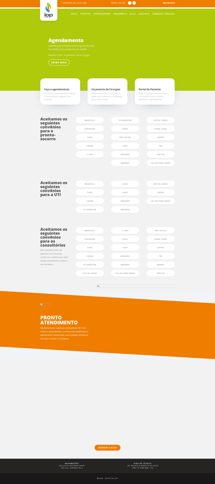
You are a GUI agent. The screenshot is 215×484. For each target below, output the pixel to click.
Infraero (125, 154)
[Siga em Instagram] (134, 3)
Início (74, 14)
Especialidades (102, 14)
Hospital (85, 14)
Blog (133, 14)
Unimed (160, 264)
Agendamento (65, 40)
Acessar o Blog (107, 447)
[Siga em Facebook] (129, 3)
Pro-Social (125, 137)
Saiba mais (59, 62)
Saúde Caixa (160, 129)
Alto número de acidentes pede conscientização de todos (75, 402)
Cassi (89, 137)
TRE (160, 146)
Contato (143, 14)
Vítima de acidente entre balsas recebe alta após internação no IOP (81, 427)
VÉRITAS (161, 154)
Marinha (125, 264)
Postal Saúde (161, 120)
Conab (89, 201)
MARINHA (125, 163)
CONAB (89, 146)
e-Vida (90, 154)
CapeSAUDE (89, 129)
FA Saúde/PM (125, 120)
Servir (160, 137)
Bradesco (90, 120)
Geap (125, 146)
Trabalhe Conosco (163, 14)
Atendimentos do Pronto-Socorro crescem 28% (69, 377)
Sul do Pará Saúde (160, 163)
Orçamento (120, 14)
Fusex (125, 129)
